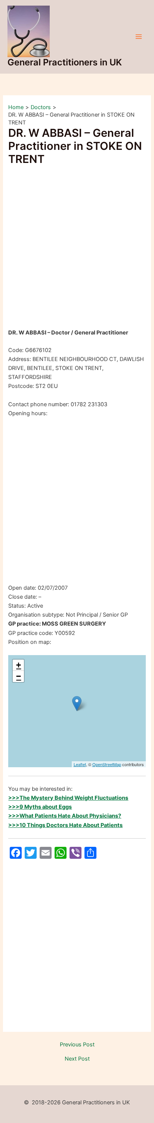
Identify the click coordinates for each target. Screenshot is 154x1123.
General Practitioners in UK (64, 62)
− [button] (18, 676)
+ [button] (18, 665)
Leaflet (80, 764)
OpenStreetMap (106, 764)
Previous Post (77, 1045)
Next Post (77, 1059)
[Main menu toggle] (139, 36)
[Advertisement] (77, 248)
